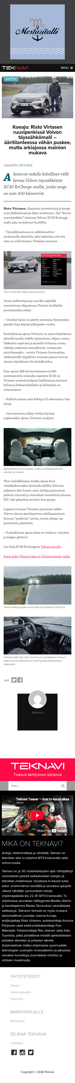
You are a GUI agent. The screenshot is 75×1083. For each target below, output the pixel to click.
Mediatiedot (17, 1021)
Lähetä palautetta (20, 992)
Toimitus (15, 985)
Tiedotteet (16, 1043)
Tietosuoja (16, 999)
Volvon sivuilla (51, 547)
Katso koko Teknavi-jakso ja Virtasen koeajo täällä (37, 557)
